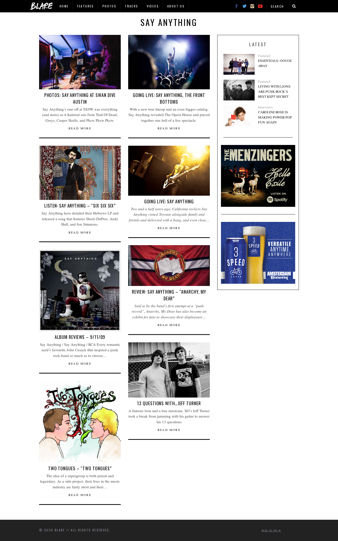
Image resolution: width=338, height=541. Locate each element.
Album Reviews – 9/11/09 (80, 337)
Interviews (265, 107)
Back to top (270, 530)
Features (85, 6)
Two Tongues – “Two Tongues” (80, 468)
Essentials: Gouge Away (275, 63)
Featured (264, 55)
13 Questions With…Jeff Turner (169, 403)
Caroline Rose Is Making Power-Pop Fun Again (275, 117)
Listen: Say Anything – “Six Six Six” (80, 205)
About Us (176, 6)
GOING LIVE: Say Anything (169, 201)
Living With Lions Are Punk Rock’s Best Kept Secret (274, 91)
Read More (80, 128)
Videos (153, 6)
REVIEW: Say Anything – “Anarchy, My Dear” (169, 295)
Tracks (131, 6)
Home (64, 6)
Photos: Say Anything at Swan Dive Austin (80, 98)
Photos (109, 6)
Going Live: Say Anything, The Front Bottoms (169, 98)
